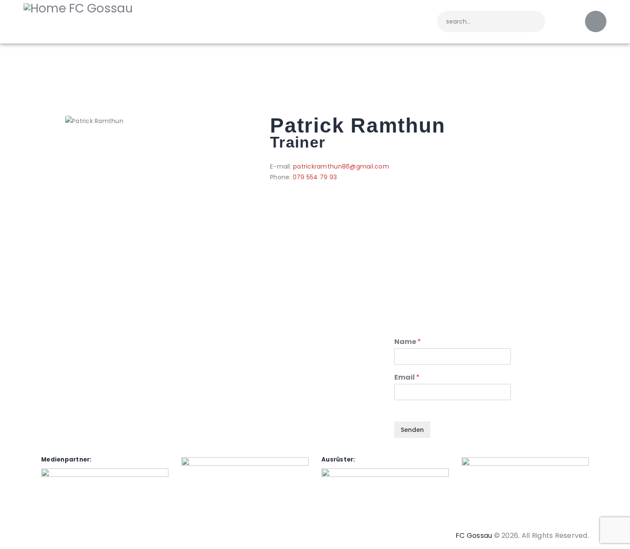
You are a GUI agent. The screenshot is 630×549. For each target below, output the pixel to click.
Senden (412, 429)
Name (407, 342)
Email (407, 377)
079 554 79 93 (315, 177)
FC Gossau (474, 535)
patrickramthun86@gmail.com (341, 166)
